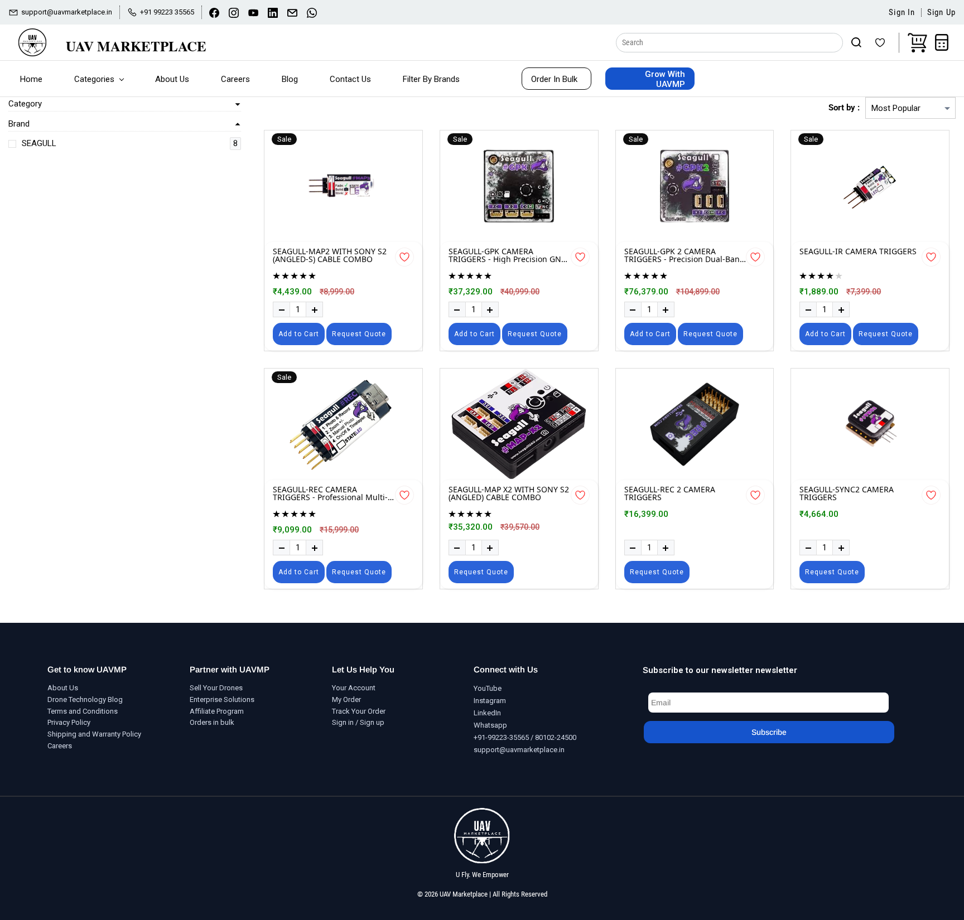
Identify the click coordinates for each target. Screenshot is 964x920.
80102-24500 (555, 737)
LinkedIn (487, 713)
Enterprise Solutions (222, 699)
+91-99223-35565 (501, 737)
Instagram (490, 700)
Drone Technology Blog (85, 699)
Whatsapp (490, 725)
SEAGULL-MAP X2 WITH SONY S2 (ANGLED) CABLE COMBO (509, 494)
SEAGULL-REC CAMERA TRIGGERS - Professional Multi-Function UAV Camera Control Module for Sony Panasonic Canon (330, 494)
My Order (346, 699)
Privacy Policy (68, 722)
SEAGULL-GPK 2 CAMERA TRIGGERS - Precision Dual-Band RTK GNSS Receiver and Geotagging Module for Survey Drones (684, 256)
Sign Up (941, 12)
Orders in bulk (212, 722)
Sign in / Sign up (358, 722)
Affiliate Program (217, 711)
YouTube (488, 688)
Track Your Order (358, 711)
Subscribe (769, 732)
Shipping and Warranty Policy (94, 734)
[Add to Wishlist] (404, 257)
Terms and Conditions (82, 711)
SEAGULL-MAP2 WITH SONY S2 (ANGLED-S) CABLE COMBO (330, 256)
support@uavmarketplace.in (519, 749)
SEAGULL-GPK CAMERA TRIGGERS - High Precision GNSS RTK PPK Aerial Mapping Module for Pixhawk (509, 256)
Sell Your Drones (216, 688)
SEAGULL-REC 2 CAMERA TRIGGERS (669, 494)
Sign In (902, 12)
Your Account (353, 688)
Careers (59, 746)
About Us (62, 688)
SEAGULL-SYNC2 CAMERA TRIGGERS (846, 494)
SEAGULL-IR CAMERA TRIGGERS (858, 252)
